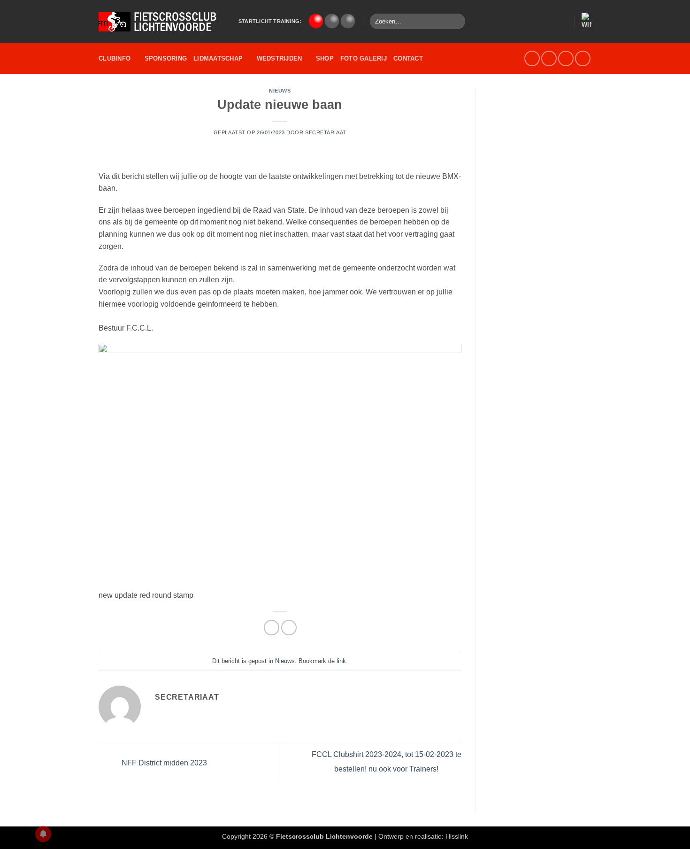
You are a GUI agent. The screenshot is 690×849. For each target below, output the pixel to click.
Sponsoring (166, 58)
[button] (562, 21)
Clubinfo (114, 58)
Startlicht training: (269, 21)
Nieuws (280, 90)
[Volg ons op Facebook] (532, 58)
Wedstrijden (279, 58)
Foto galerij (363, 58)
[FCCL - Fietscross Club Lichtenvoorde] (161, 21)
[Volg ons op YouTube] (566, 58)
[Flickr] (582, 58)
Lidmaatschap (218, 58)
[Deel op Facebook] (271, 627)
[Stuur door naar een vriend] (289, 627)
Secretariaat (325, 132)
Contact (408, 58)
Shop (325, 58)
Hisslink (456, 836)
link (341, 660)
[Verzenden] (456, 22)
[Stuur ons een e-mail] (549, 58)
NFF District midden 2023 (163, 763)
